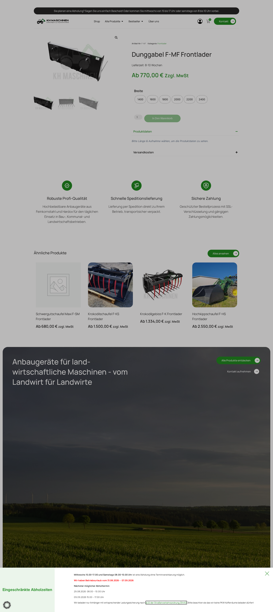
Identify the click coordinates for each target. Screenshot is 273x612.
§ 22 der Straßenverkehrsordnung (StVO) (166, 602)
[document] (136, 306)
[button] (7, 605)
